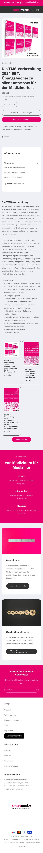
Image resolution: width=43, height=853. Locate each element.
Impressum (8, 731)
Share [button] (6, 137)
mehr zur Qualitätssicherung (18, 651)
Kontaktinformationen (33, 842)
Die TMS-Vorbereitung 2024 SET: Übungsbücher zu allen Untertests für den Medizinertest (11, 366)
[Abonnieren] (35, 690)
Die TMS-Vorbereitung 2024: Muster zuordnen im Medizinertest (30, 373)
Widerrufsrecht (10, 715)
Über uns (7, 756)
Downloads (8, 761)
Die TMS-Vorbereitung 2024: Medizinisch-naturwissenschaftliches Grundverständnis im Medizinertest (11, 421)
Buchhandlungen (11, 766)
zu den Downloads (18, 586)
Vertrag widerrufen (14, 736)
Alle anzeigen (22, 439)
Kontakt (7, 750)
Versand (12, 96)
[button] (4, 9)
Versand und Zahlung (17, 842)
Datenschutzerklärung (13, 720)
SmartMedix (20, 836)
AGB (6, 725)
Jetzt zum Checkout (21, 119)
